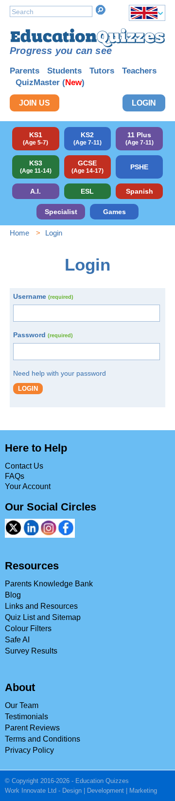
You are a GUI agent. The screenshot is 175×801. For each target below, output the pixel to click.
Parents (24, 70)
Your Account (28, 486)
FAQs (14, 476)
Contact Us (24, 466)
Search (100, 10)
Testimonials (26, 716)
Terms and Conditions (42, 739)
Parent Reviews (32, 728)
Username (43, 296)
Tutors (101, 70)
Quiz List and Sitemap (43, 617)
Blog (13, 595)
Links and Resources (41, 606)
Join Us (34, 103)
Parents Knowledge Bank (49, 584)
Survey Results (31, 651)
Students (64, 70)
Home (19, 233)
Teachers (139, 70)
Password (43, 335)
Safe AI (17, 640)
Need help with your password (59, 373)
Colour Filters (28, 628)
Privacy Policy (29, 750)
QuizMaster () (50, 82)
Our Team (21, 705)
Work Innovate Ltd (30, 790)
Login (144, 103)
